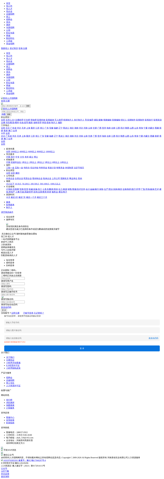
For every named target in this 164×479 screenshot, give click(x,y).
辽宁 (60, 128)
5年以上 (48, 162)
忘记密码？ (39, 313)
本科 (27, 157)
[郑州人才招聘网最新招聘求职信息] (9, 98)
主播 (3, 122)
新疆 (157, 136)
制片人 (54, 122)
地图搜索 (10, 405)
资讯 (8, 22)
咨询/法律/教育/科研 (42, 192)
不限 (8, 157)
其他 (80, 178)
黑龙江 (66, 128)
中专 (17, 157)
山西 (132, 128)
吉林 (113, 128)
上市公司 (56, 178)
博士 (36, 157)
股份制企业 (37, 178)
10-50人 (18, 184)
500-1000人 (45, 184)
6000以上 (32, 151)
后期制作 (131, 120)
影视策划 (157, 120)
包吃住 (27, 168)
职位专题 (10, 33)
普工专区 (10, 383)
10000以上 (50, 151)
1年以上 (25, 162)
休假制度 (69, 168)
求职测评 (10, 402)
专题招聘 (10, 27)
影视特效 (41, 120)
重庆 (33, 128)
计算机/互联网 (12, 189)
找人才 (9, 9)
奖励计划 (52, 168)
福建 (56, 128)
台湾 (15, 131)
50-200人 (26, 184)
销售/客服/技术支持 (76, 189)
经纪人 (124, 120)
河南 (86, 128)
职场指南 (10, 423)
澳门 (10, 131)
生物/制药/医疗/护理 (131, 189)
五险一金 (19, 168)
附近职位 (10, 38)
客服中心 (10, 417)
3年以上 (40, 162)
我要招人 (5, 48)
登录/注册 (22, 48)
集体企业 (47, 178)
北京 (8, 128)
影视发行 (149, 120)
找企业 (9, 11)
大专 (22, 157)
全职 (13, 173)
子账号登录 (28, 313)
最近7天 (22, 197)
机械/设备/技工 (35, 189)
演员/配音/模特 (12, 122)
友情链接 (10, 420)
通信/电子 (62, 192)
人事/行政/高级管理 (24, 192)
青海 (141, 128)
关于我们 (10, 357)
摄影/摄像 (98, 120)
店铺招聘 (10, 14)
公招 (8, 30)
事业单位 (73, 178)
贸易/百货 (23, 189)
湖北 (72, 128)
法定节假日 (79, 168)
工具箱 (9, 41)
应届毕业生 (16, 162)
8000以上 (41, 151)
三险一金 (10, 168)
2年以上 (32, 162)
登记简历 (14, 48)
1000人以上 (55, 184)
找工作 (9, 6)
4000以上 (23, 151)
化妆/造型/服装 (26, 122)
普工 (8, 17)
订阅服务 (10, 408)
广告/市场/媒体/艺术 (150, 189)
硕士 (31, 157)
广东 (47, 128)
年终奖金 (43, 168)
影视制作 (140, 120)
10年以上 (64, 162)
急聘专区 (10, 219)
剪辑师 (33, 120)
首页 (8, 3)
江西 (118, 128)
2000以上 (15, 151)
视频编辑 (107, 120)
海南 (109, 128)
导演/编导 (89, 120)
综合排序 (10, 217)
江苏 (37, 128)
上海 (28, 128)
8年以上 (55, 162)
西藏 (157, 128)
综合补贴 (34, 168)
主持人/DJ (10, 120)
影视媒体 (50, 120)
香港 (6, 131)
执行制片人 (79, 120)
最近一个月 (31, 197)
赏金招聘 (10, 44)
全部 (3, 120)
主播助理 (19, 120)
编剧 (60, 122)
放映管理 (37, 122)
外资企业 (10, 178)
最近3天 (14, 197)
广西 (99, 128)
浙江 (42, 128)
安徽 (51, 128)
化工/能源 (62, 189)
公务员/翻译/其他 (50, 189)
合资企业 (19, 178)
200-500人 (34, 184)
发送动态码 (6, 307)
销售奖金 (60, 168)
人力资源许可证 (13, 386)
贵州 (104, 128)
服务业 (55, 192)
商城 (8, 35)
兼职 (17, 173)
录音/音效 (46, 122)
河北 (19, 128)
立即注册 (15, 313)
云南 (90, 128)
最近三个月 (42, 197)
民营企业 (28, 178)
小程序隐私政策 (13, 368)
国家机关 (64, 178)
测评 (8, 25)
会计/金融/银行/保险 (95, 189)
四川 (122, 128)
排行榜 (9, 400)
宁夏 (146, 128)
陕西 (127, 128)
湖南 (76, 128)
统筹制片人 (68, 120)
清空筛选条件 (7, 212)
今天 (8, 197)
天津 (24, 128)
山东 (136, 128)
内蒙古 (151, 128)
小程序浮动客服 (13, 363)
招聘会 (9, 19)
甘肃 (95, 128)
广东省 (13, 128)
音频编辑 (116, 120)
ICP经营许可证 (13, 365)
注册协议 (10, 360)
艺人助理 (59, 120)
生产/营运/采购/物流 (113, 189)
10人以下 (10, 184)
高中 (13, 157)
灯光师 (27, 120)
